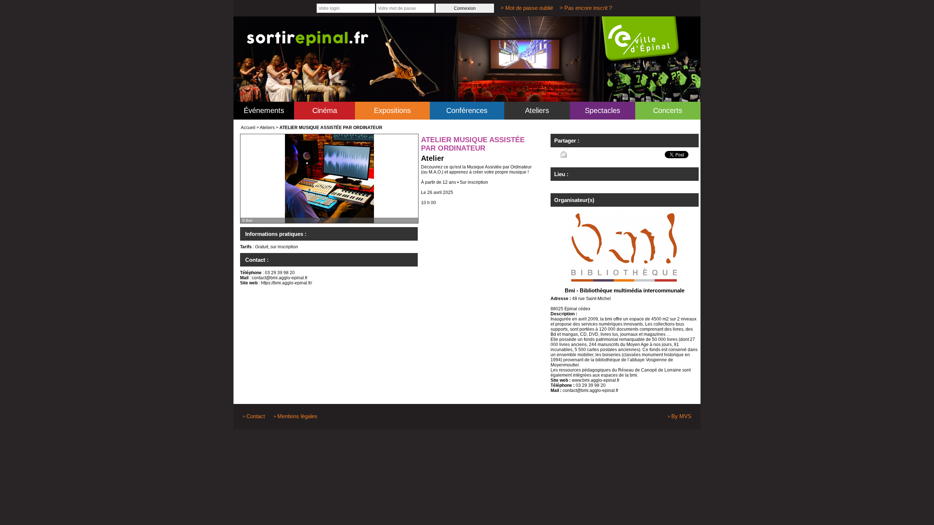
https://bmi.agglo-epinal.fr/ (286, 282)
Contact (255, 416)
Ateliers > (269, 127)
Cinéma (324, 110)
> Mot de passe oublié (527, 8)
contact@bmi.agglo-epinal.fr (280, 277)
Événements (264, 110)
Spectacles (602, 110)
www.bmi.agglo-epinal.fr (596, 380)
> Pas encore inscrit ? (586, 8)
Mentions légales (297, 416)
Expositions (392, 110)
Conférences (466, 110)
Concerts (667, 110)
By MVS (681, 416)
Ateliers (537, 110)
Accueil (248, 127)
